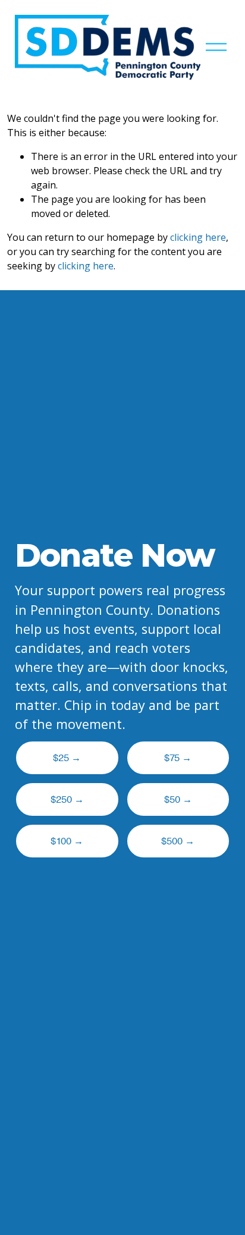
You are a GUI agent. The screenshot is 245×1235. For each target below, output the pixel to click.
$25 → (67, 758)
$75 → (177, 758)
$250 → (67, 800)
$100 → (67, 841)
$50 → (178, 800)
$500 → (177, 841)
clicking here (198, 237)
